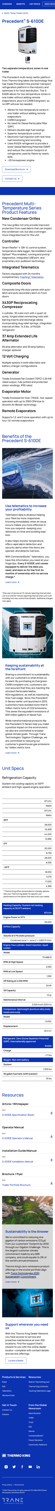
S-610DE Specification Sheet (18, 1114)
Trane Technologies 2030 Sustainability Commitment (22, 1275)
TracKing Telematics (32, 277)
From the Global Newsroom (38, 1406)
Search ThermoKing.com (39, 1382)
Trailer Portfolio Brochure (16, 1184)
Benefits (20, 4)
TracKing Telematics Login (40, 1391)
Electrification (35, 1413)
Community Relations (38, 1444)
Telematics (6, 1391)
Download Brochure (15, 169)
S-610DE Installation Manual (17, 1161)
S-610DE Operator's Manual (17, 1138)
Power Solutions (35, 1440)
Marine (31, 1431)
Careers (5, 1414)
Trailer (31, 1417)
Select (28, 60)
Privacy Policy (7, 1485)
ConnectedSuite (36, 1435)
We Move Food (8, 1395)
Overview (7, 4)
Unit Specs (34, 4)
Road (4, 1382)
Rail (3, 1386)
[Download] (48, 1113)
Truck (31, 1422)
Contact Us (11, 178)
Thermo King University (38, 1386)
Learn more (11, 582)
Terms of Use (19, 1485)
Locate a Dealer (15, 1360)
